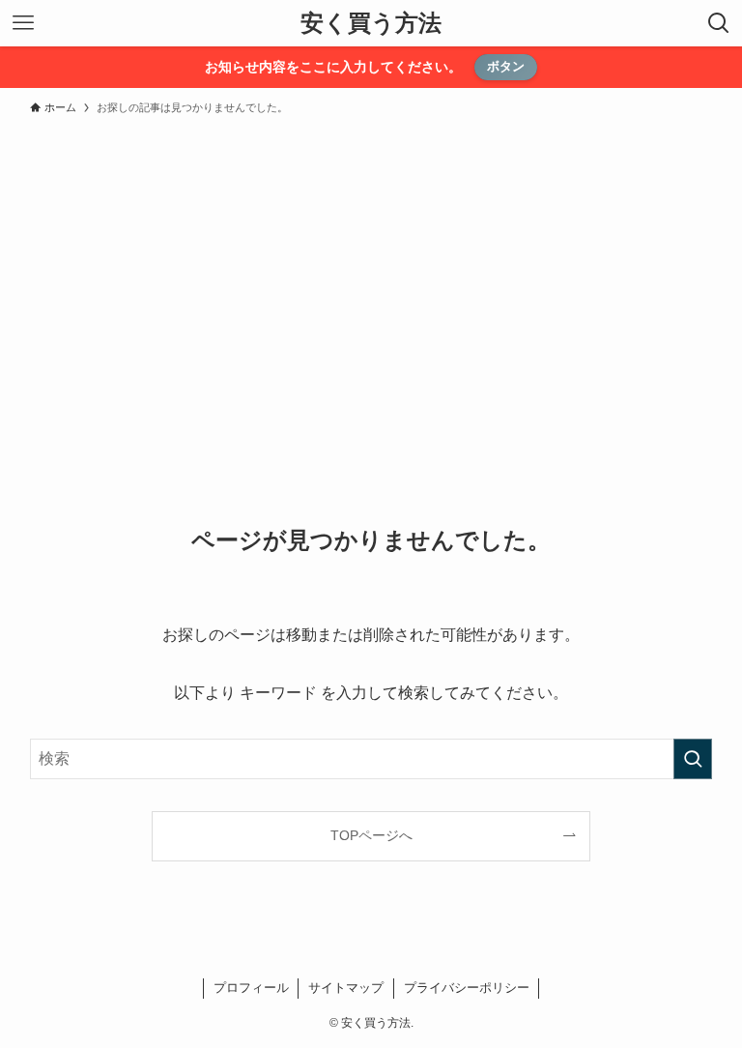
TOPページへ (371, 835)
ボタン (506, 66)
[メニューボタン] (23, 23)
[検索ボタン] (719, 23)
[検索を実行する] (692, 759)
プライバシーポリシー (466, 987)
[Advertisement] (371, 268)
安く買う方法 (371, 23)
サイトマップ (346, 987)
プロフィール (251, 987)
